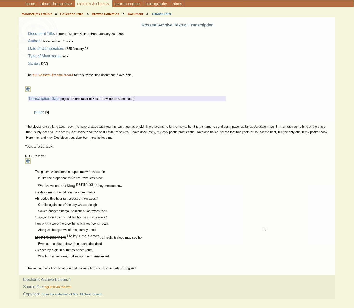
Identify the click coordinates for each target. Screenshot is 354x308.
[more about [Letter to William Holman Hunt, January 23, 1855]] (28, 91)
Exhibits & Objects (93, 3)
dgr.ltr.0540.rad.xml (58, 287)
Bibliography (156, 3)
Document (136, 14)
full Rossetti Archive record (53, 75)
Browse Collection (106, 14)
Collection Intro (72, 14)
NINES (177, 3)
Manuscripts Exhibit (37, 14)
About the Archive (57, 3)
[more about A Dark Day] (28, 163)
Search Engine (127, 3)
